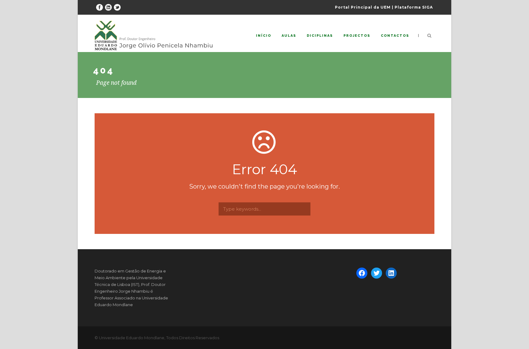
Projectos (356, 36)
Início (263, 36)
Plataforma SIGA (414, 7)
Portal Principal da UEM (363, 7)
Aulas (289, 36)
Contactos (395, 36)
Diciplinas (320, 36)
